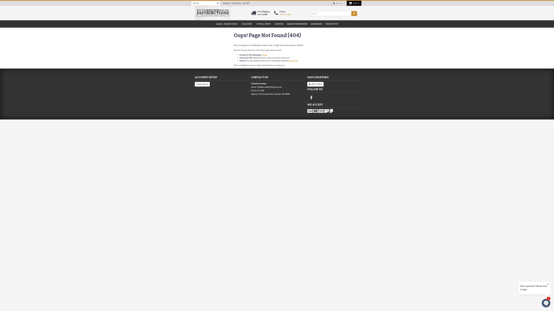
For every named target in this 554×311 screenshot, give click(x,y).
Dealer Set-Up (202, 84)
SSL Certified (316, 84)
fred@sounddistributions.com (269, 87)
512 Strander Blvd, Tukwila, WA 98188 (274, 94)
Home (264, 55)
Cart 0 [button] (355, 3)
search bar (293, 60)
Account (339, 3)
